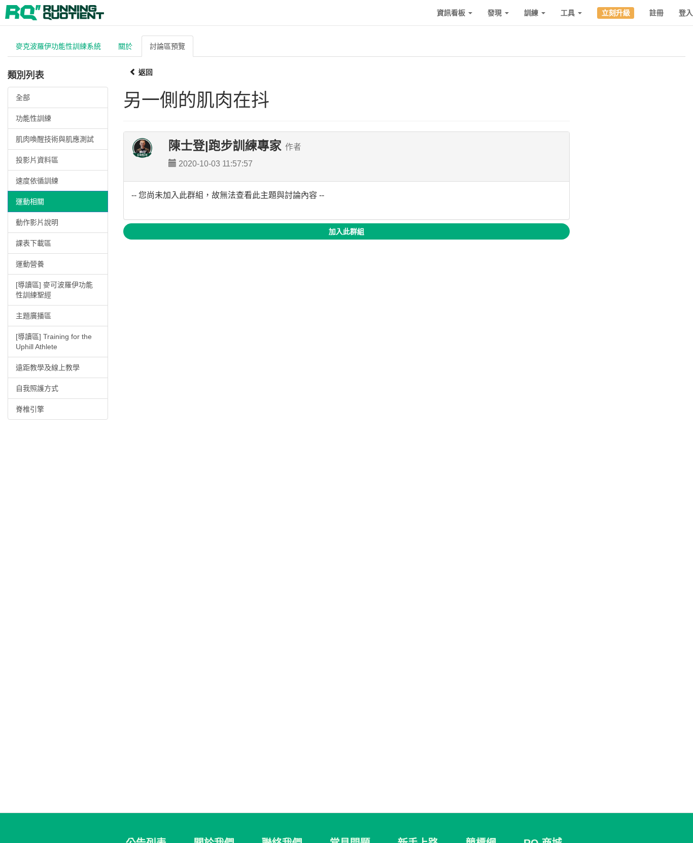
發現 (496, 13)
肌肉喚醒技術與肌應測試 (55, 139)
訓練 (532, 13)
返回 (144, 72)
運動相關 (30, 201)
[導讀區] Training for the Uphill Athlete (54, 341)
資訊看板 (452, 13)
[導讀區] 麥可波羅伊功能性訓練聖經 (54, 290)
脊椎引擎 (30, 409)
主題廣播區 (33, 316)
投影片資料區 (37, 160)
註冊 (656, 13)
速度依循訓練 (37, 181)
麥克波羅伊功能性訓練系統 (58, 46)
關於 (125, 46)
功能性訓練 (33, 118)
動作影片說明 (37, 222)
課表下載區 (33, 243)
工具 (569, 13)
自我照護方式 (37, 388)
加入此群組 (346, 231)
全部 (23, 97)
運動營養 (30, 264)
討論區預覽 (167, 46)
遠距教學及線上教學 (48, 367)
